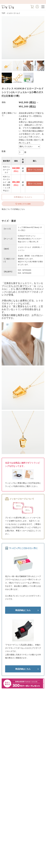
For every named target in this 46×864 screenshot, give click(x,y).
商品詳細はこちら (23, 610)
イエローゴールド (13, 13)
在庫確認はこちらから (23, 197)
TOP (3, 13)
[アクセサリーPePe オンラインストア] (8, 8)
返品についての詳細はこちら (13, 209)
